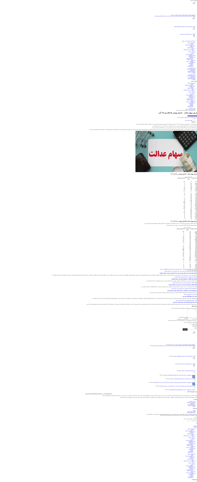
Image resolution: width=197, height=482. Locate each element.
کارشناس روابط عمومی (191, 382)
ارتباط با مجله (192, 69)
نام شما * (186, 318)
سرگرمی (193, 52)
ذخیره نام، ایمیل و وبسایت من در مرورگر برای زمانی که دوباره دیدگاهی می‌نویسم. (182, 320)
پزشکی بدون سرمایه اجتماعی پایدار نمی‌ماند (187, 34)
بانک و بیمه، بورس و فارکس (188, 49)
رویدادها (193, 50)
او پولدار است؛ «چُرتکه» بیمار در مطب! (188, 370)
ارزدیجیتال (193, 48)
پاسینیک (191, 64)
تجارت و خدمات (192, 57)
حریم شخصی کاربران (191, 70)
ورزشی (191, 53)
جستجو (196, 327)
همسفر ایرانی (190, 63)
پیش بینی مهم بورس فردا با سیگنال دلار (170, 269)
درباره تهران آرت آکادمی (191, 75)
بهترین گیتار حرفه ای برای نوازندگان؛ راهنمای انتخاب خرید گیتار (181, 378)
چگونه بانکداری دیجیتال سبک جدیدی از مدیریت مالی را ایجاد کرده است (183, 284)
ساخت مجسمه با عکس (191, 412)
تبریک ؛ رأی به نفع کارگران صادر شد (190, 296)
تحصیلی (191, 46)
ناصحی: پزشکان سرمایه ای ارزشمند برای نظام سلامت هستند (184, 26)
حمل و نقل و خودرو (189, 58)
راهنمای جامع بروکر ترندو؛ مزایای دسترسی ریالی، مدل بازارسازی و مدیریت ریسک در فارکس (178, 273)
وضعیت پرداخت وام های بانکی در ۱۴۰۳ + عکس (185, 269)
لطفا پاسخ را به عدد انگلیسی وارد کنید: (190, 322)
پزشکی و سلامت (192, 45)
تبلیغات (194, 72)
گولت (194, 410)
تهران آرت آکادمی (192, 74)
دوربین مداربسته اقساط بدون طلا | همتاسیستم (178, 389)
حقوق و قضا (191, 56)
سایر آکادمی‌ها (192, 62)
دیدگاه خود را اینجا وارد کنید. (183, 317)
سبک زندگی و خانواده (191, 42)
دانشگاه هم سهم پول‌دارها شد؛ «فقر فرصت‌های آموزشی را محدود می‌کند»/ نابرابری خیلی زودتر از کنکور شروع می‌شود (175, 345)
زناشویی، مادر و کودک (189, 44)
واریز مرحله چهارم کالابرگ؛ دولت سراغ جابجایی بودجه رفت (185, 302)
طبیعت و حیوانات (190, 59)
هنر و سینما (193, 60)
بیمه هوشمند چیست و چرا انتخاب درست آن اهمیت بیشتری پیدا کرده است (182, 290)
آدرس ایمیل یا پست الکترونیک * (182, 319)
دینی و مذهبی (190, 51)
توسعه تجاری (190, 65)
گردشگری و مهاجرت (189, 54)
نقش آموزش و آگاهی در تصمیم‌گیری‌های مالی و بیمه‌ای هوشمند (184, 278)
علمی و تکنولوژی (190, 47)
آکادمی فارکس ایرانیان (191, 411)
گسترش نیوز (187, 120)
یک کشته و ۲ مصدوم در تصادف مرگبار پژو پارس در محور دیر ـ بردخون (183, 344)
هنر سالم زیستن (190, 66)
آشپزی (192, 43)
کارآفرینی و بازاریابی (189, 61)
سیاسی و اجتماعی (192, 55)
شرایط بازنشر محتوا (191, 71)
